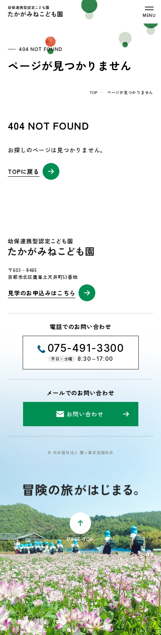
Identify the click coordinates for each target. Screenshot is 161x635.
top (94, 92)
